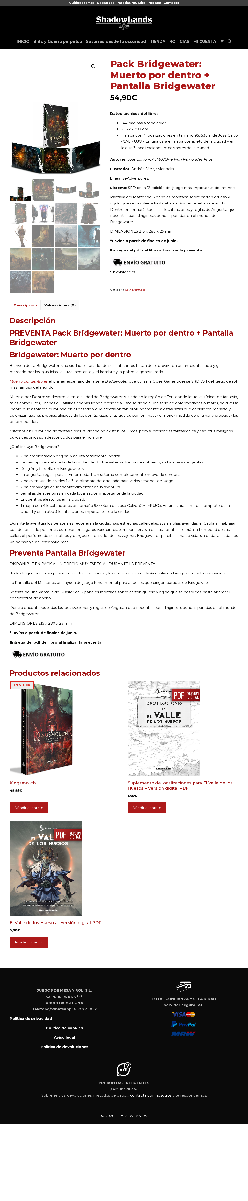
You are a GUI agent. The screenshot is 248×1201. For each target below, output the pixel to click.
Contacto (171, 3)
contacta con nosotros (150, 1095)
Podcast (154, 3)
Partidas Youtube (131, 3)
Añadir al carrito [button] (29, 807)
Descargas (105, 3)
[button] (93, 66)
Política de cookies (64, 1028)
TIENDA (157, 41)
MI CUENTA (204, 41)
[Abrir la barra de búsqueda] (229, 42)
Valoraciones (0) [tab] (60, 305)
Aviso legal (64, 1037)
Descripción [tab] (25, 305)
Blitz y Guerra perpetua (57, 41)
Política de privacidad (31, 1018)
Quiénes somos (81, 3)
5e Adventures (135, 289)
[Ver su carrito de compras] (222, 42)
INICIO (23, 41)
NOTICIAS (179, 41)
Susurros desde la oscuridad (116, 41)
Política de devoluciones (64, 1046)
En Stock (22, 685)
